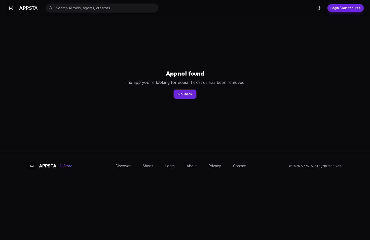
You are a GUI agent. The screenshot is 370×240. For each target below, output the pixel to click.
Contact (239, 166)
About (192, 166)
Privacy (215, 166)
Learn (170, 166)
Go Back (185, 94)
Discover (123, 166)
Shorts (148, 166)
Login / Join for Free (345, 8)
